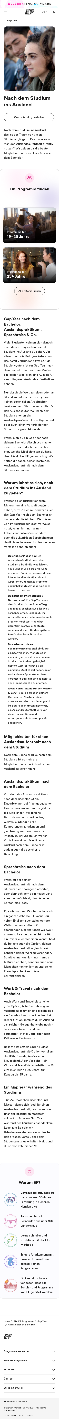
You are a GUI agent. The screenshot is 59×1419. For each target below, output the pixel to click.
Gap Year (12, 20)
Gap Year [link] (42, 1321)
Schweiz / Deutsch (17, 1401)
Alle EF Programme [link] (24, 1321)
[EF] (29, 11)
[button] (5, 12)
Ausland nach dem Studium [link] (21, 1324)
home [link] (7, 1321)
